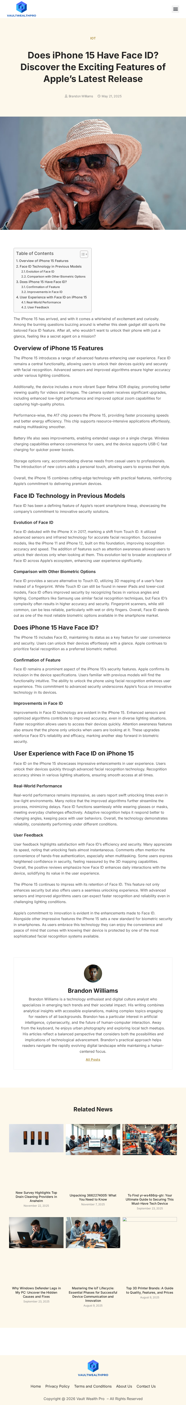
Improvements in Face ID (44, 292)
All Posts (93, 1059)
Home (36, 1386)
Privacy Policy (57, 1386)
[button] (175, 9)
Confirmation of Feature (43, 287)
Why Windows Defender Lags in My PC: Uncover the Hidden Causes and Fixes (36, 1292)
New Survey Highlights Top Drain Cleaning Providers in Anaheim (36, 1197)
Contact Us (146, 1386)
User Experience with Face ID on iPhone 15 (53, 297)
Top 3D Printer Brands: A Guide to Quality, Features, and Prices (149, 1290)
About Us (124, 1386)
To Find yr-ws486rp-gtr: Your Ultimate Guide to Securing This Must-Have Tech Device (150, 1199)
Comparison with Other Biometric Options (56, 276)
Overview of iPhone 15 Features (44, 261)
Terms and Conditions (93, 1386)
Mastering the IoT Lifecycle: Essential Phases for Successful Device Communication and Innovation (93, 1294)
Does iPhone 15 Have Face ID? (43, 282)
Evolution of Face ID (40, 271)
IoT (93, 38)
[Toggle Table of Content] (82, 254)
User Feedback (38, 307)
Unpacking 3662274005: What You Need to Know (93, 1197)
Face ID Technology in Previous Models (51, 266)
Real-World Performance (44, 302)
